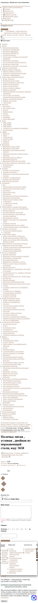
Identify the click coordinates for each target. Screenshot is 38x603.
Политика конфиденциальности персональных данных (16, 553)
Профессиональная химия (11, 298)
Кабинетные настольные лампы (14, 188)
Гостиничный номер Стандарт (13, 362)
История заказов (5, 554)
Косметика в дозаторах (11, 60)
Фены (4, 121)
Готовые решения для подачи (13, 212)
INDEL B (6, 141)
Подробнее (4, 597)
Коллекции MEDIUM (10, 51)
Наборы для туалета (10, 101)
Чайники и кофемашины (11, 75)
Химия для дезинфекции (11, 302)
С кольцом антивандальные (12, 231)
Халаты (5, 110)
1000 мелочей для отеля (10, 181)
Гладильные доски (9, 328)
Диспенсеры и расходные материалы (14, 379)
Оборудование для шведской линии (14, 207)
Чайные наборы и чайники (11, 70)
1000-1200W (7, 123)
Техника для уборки (9, 414)
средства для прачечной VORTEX (14, 317)
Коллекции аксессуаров (11, 81)
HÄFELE (6, 143)
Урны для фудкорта (9, 401)
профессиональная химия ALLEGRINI (16, 318)
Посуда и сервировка (9, 253)
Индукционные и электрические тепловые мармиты (14, 215)
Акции (4, 46)
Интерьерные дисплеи (10, 218)
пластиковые (7, 410)
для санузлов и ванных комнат (13, 306)
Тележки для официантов (11, 178)
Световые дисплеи (9, 223)
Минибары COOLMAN (11, 148)
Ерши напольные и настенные (13, 82)
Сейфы (4, 132)
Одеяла (5, 113)
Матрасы (6, 339)
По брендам (7, 278)
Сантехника (7, 102)
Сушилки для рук (8, 404)
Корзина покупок (10, 14)
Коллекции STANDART (11, 49)
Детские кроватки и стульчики (13, 353)
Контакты (7, 18)
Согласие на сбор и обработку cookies (16, 570)
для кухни (6, 311)
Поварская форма (9, 280)
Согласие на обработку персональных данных (14, 564)
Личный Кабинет (5, 551)
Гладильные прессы (10, 324)
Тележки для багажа (10, 172)
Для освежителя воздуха (11, 386)
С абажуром (7, 201)
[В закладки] (3, 478)
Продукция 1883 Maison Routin (13, 282)
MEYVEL (6, 134)
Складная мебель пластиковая (13, 351)
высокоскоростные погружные (13, 406)
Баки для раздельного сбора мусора (15, 395)
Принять (4, 601)
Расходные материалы (10, 392)
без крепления (8, 130)
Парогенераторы (8, 333)
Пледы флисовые (9, 119)
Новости (21, 35)
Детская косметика (9, 55)
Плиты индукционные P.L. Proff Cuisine (16, 276)
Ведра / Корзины (8, 79)
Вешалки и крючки (9, 90)
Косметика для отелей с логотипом (15, 66)
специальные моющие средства (14, 309)
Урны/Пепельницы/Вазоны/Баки (13, 393)
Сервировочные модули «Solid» (14, 225)
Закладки (5, 557)
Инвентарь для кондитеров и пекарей (16, 256)
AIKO (5, 135)
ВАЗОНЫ (6, 403)
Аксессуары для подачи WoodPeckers (15, 209)
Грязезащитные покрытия (12, 249)
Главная (7, 9)
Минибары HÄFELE (10, 159)
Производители (30, 549)
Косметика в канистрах (11, 64)
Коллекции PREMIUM (11, 53)
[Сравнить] (3, 489)
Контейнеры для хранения (12, 258)
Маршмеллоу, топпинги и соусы (14, 262)
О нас (11, 549)
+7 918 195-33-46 (8, 20)
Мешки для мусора (9, 375)
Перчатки (6, 377)
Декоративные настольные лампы (14, 187)
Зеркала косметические (11, 84)
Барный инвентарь (9, 254)
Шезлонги (6, 355)
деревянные (7, 167)
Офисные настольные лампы (13, 199)
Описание (4, 432)
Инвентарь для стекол (10, 373)
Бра (4, 185)
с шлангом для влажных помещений (15, 128)
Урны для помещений (10, 397)
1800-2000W (7, 126)
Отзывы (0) (12, 432)
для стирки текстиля (10, 315)
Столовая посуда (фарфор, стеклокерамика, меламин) (12, 292)
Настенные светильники (11, 198)
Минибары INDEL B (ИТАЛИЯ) (14, 161)
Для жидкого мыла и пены (12, 382)
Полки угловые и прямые (11, 88)
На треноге (7, 190)
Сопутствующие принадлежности (14, 62)
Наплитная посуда (9, 267)
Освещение (6, 183)
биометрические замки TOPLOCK (15, 238)
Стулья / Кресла (8, 342)
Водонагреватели (9, 210)
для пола (6, 304)
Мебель (4, 337)
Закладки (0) (8, 11)
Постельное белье (9, 108)
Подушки (6, 115)
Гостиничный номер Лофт (12, 364)
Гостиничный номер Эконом (13, 357)
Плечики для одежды (9, 229)
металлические (8, 165)
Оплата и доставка (12, 35)
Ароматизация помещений (12, 251)
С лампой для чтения (10, 203)
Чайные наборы (8, 417)
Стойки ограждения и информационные (17, 247)
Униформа (6, 117)
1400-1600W (7, 124)
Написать (22, 465)
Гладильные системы (10, 331)
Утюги (5, 326)
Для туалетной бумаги (10, 384)
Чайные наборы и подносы (12, 71)
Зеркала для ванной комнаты (13, 99)
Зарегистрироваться (15, 7)
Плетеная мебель (8, 349)
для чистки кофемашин (11, 320)
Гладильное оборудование (11, 322)
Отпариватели (8, 329)
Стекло (5, 285)
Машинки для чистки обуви (12, 245)
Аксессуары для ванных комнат (13, 77)
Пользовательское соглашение (15, 559)
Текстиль (5, 104)
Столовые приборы (9, 295)
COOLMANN (7, 137)
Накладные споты (9, 192)
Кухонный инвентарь (10, 260)
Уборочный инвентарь (9, 366)
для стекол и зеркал (9, 307)
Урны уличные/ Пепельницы (13, 399)
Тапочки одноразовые (9, 68)
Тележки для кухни (9, 296)
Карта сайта (29, 551)
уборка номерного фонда (11, 300)
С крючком (6, 232)
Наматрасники (8, 112)
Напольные (7, 194)
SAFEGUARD (8, 139)
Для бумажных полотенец (12, 381)
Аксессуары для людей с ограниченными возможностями (14, 96)
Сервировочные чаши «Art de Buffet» (16, 227)
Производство (7, 415)
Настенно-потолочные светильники (15, 196)
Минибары (5, 145)
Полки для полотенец (10, 86)
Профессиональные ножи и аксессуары (16, 284)
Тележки (5, 168)
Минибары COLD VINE (11, 146)
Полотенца (6, 106)
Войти (5, 7)
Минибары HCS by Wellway (12, 157)
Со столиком (7, 205)
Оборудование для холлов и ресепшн (14, 243)
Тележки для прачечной (11, 179)
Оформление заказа (11, 16)
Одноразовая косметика (10, 48)
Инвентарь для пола (10, 371)
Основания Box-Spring (10, 340)
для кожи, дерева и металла (12, 313)
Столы (5, 348)
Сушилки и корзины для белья (13, 335)
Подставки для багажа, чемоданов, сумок (16, 163)
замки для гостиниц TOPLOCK (14, 236)
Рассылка (5, 563)
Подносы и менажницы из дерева (14, 73)
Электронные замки (9, 234)
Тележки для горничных (11, 170)
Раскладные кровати (9, 412)
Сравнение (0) (9, 13)
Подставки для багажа (10, 419)
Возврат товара (4, 560)
